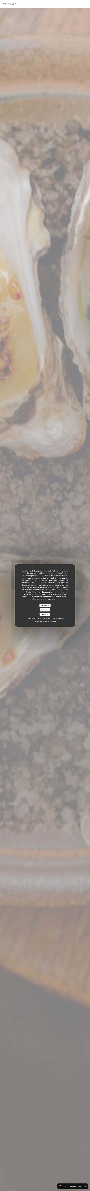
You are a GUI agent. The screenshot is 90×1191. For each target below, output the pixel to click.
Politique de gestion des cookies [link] (45, 621)
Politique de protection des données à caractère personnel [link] (46, 618)
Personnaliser (45, 614)
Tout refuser (45, 610)
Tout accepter (45, 605)
